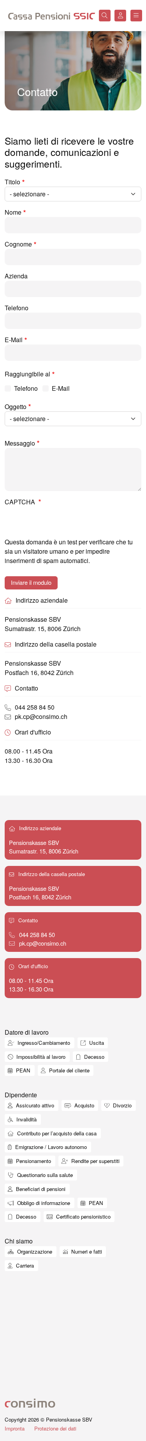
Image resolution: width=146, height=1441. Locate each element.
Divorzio (121, 1105)
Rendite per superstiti (95, 1161)
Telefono (16, 307)
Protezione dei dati (55, 1428)
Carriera (24, 1265)
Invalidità (26, 1119)
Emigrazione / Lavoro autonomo (50, 1147)
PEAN (22, 1070)
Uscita (96, 1042)
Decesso (93, 1056)
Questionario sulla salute (44, 1175)
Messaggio (20, 443)
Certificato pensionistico (83, 1216)
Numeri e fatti (86, 1251)
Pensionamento (32, 1161)
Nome (13, 212)
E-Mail (14, 339)
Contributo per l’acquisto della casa (56, 1133)
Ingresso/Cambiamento (43, 1042)
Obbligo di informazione (43, 1203)
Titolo (12, 181)
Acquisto (83, 1105)
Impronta (15, 1428)
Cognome (18, 244)
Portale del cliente (68, 1070)
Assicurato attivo (34, 1105)
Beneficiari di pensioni (39, 1189)
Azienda (16, 275)
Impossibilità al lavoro (40, 1056)
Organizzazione (34, 1251)
